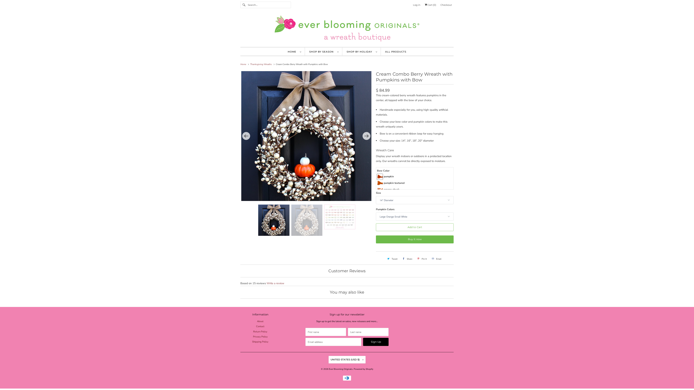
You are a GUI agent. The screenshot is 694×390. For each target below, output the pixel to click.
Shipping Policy (260, 341)
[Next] (366, 136)
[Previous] (246, 136)
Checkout (446, 4)
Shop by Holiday (360, 51)
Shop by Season (322, 51)
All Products (395, 51)
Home (293, 51)
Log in (416, 4)
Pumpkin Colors (385, 209)
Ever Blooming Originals (341, 369)
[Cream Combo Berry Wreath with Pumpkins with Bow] (306, 136)
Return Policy (260, 331)
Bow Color (383, 170)
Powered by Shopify (363, 369)
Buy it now (415, 239)
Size (378, 193)
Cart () (431, 4)
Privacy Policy (260, 336)
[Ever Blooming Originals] (347, 29)
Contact (260, 326)
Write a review (275, 283)
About (260, 321)
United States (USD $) (345, 359)
